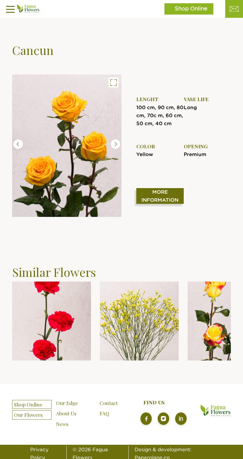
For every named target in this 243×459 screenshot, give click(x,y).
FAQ (104, 413)
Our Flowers (28, 415)
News (62, 424)
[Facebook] (146, 418)
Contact (109, 403)
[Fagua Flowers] (67, 145)
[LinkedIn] (181, 418)
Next (116, 144)
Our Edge (67, 403)
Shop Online (191, 9)
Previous (18, 144)
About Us (66, 413)
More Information (159, 196)
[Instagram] (163, 418)
